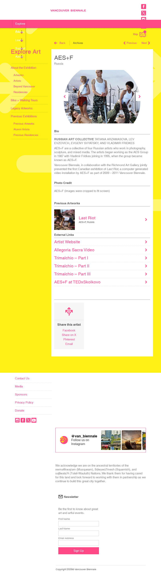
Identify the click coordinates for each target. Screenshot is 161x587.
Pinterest (69, 339)
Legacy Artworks (22, 108)
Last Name (64, 528)
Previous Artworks (24, 123)
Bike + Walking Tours (24, 100)
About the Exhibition (23, 67)
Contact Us (22, 378)
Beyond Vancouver (24, 86)
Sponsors (21, 394)
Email (69, 344)
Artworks (19, 75)
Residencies (20, 92)
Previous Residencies (26, 135)
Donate (19, 410)
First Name (64, 519)
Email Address (66, 538)
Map (135, 34)
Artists (17, 80)
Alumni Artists (22, 129)
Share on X (69, 334)
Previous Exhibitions (24, 116)
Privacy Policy (24, 402)
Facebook (69, 330)
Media (19, 386)
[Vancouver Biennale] (99, 11)
